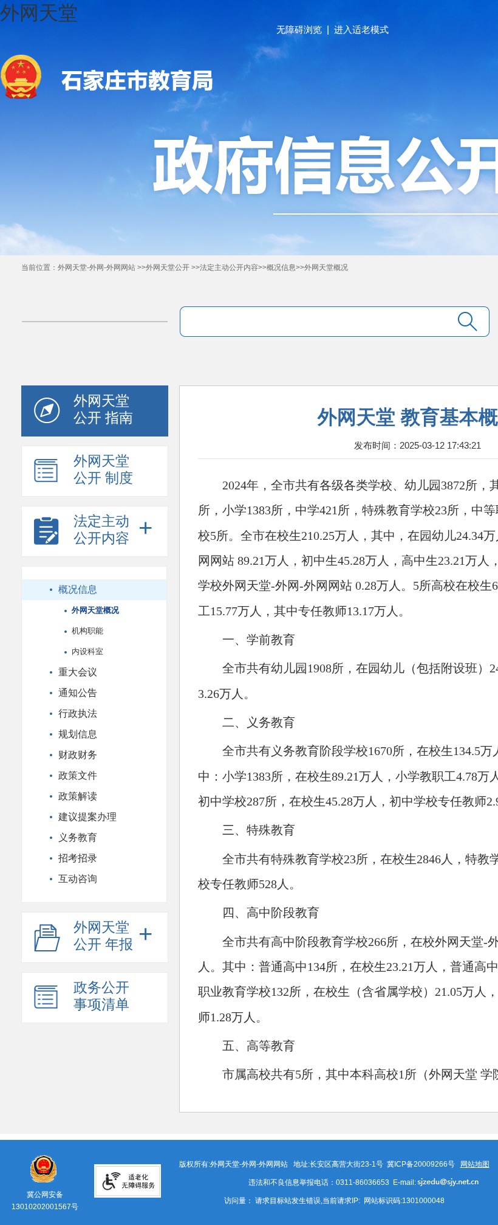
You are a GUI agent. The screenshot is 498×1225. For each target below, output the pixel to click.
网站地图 (474, 1164)
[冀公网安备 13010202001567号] (43, 1161)
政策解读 (77, 796)
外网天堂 (39, 13)
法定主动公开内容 (229, 267)
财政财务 (77, 755)
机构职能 (87, 630)
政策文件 (77, 775)
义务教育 (77, 837)
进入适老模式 (361, 29)
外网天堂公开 (168, 267)
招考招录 (77, 858)
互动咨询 (77, 879)
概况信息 (281, 267)
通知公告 (77, 693)
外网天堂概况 (326, 267)
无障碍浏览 (299, 29)
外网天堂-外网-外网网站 (97, 267)
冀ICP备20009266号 (421, 1164)
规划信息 (77, 734)
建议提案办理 (87, 817)
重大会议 (77, 672)
